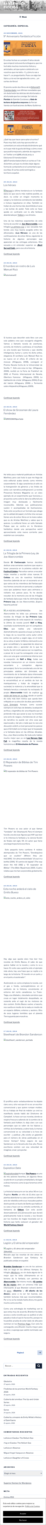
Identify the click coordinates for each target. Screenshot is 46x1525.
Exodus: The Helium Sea (23, 1438)
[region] (23, 1511)
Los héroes (9, 185)
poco (9, 1291)
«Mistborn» (15, 1272)
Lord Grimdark (11, 705)
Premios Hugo (24, 1324)
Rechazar (23, 1520)
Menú (24, 17)
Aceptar (23, 1514)
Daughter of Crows (21, 1458)
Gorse (6, 1410)
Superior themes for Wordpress (17, 1483)
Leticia (7, 1438)
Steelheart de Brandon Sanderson (22, 1034)
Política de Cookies (32, 1506)
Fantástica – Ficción (16, 5)
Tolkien (21, 215)
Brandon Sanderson (13, 1266)
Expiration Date (12, 1168)
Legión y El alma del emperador (21, 1243)
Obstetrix (8, 1381)
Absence (16, 1448)
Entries (9, 1497)
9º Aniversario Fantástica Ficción (22, 36)
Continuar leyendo (12, 254)
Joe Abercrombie (29, 224)
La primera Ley (17, 227)
